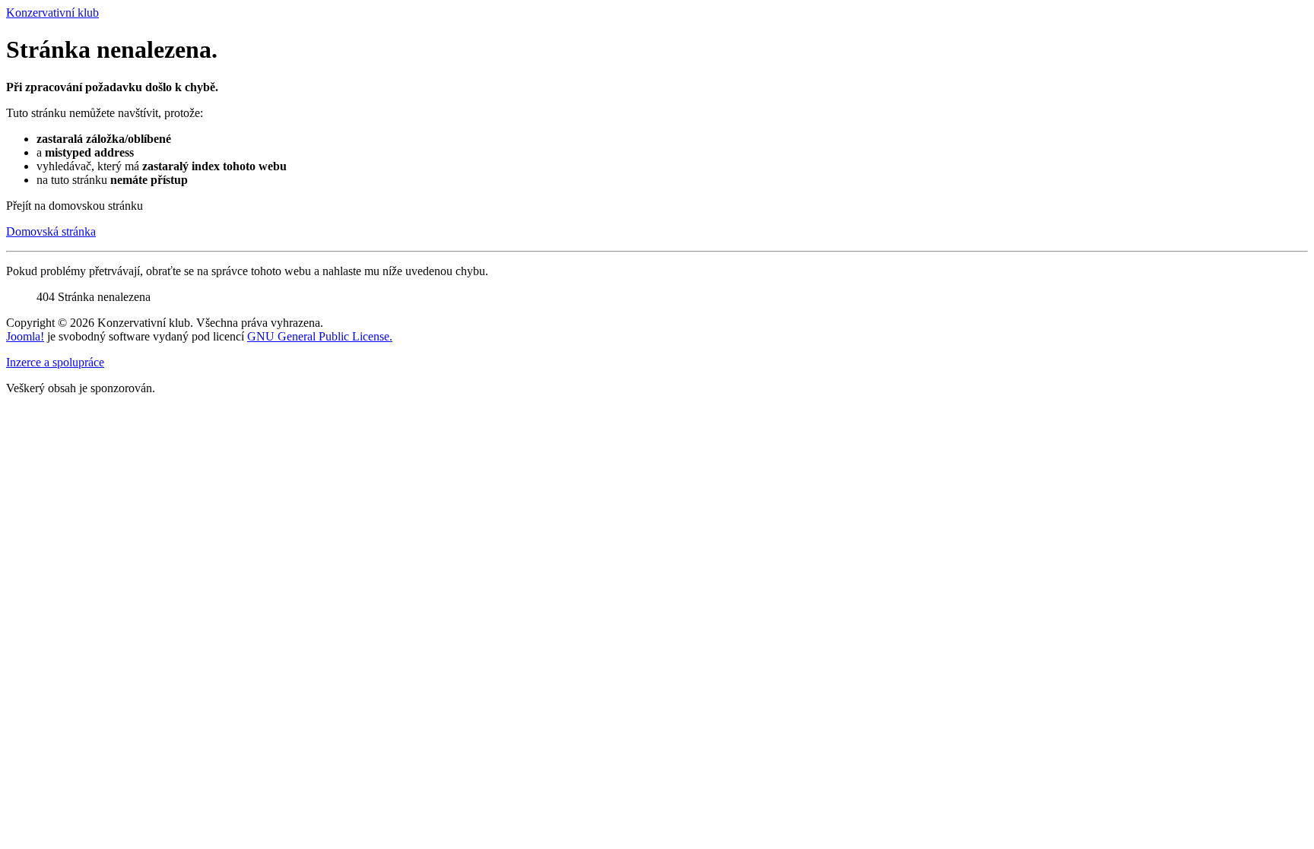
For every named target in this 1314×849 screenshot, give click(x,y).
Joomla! (25, 336)
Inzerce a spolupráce (55, 362)
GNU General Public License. (319, 336)
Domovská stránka (51, 231)
